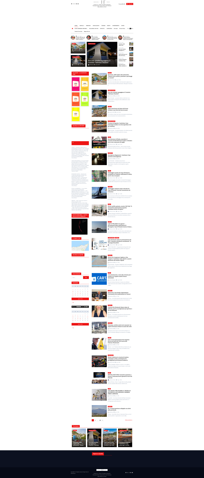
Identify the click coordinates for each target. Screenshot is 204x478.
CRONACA (82, 25)
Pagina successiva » (128, 420)
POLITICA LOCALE (76, 57)
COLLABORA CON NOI (93, 28)
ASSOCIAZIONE (111, 237)
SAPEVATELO (109, 28)
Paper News (85, 471)
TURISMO (103, 25)
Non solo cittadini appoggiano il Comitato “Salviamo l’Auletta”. (96, 38)
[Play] (72, 306)
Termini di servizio (78, 31)
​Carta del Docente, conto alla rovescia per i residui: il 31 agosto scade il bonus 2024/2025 (119, 276)
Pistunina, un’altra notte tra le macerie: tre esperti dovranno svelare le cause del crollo (120, 325)
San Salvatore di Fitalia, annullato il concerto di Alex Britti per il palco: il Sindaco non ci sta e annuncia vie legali (120, 140)
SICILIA (74, 43)
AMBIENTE (110, 153)
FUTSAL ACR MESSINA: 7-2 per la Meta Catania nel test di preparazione (79, 189)
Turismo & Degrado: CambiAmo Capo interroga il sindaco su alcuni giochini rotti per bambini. (101, 60)
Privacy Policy (122, 28)
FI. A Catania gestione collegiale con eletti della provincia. (119, 409)
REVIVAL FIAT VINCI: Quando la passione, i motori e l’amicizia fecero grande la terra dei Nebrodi (120, 376)
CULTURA (117, 237)
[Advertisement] (102, 15)
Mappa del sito (87, 31)
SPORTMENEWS (116, 25)
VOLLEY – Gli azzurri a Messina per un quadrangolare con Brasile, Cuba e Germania (80, 148)
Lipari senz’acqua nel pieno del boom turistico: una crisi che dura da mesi (112, 38)
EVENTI (108, 25)
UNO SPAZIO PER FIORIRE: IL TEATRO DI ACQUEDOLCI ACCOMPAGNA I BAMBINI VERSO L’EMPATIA (119, 392)
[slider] (78, 306)
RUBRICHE (88, 25)
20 (80, 293)
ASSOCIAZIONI (96, 25)
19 (77, 293)
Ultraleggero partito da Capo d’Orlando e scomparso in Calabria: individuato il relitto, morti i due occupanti (120, 174)
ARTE (109, 388)
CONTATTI (102, 28)
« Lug (73, 302)
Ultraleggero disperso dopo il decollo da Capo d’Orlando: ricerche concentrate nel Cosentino (119, 190)
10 (72, 291)
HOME (76, 25)
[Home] (72, 28)
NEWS (109, 137)
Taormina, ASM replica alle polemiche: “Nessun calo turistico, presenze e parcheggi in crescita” (120, 76)
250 (100, 420)
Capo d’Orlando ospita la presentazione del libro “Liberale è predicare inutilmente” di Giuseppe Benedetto (119, 241)
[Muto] (84, 306)
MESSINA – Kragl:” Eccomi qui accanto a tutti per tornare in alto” (79, 201)
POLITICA (110, 255)
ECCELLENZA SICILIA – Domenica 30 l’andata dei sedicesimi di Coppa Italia (79, 174)
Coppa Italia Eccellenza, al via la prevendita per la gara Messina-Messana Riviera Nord (80, 161)
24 (72, 295)
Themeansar (73, 473)
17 (72, 293)
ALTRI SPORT (110, 355)
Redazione (76, 64)
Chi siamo (116, 28)
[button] (132, 28)
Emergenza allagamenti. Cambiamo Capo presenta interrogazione (119, 155)
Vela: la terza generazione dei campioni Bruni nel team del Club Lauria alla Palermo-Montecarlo (118, 341)
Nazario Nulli (76, 49)
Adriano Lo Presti (112, 144)
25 (75, 295)
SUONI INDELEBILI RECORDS (81, 28)
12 (77, 291)
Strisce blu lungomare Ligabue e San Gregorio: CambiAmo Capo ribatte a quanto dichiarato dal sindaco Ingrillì (119, 258)
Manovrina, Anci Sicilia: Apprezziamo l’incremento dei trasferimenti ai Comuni (119, 293)
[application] (80, 307)
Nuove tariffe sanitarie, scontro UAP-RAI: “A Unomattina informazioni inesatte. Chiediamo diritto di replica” (120, 207)
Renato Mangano (112, 279)
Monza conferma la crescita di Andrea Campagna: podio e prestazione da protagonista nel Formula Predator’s (118, 358)
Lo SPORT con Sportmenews (77, 143)
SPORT (122, 25)
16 (87, 291)
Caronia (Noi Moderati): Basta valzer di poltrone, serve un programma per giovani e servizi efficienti (120, 308)
